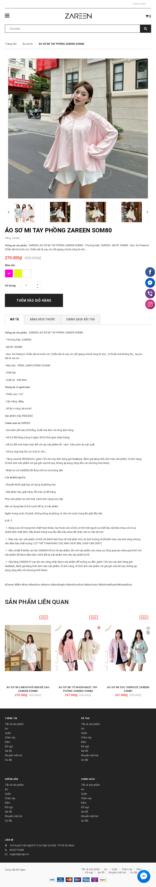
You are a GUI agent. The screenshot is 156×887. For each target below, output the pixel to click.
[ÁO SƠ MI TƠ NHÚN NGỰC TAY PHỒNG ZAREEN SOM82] (78, 647)
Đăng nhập (139, 4)
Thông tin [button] (11, 718)
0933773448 (17, 850)
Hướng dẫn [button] (11, 779)
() (149, 16)
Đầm (7, 742)
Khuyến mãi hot (13, 755)
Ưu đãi (8, 760)
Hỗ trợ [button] (85, 718)
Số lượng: (10, 285)
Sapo (22, 869)
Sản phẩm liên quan (37, 601)
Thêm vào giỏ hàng (33, 300)
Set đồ (8, 751)
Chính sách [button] (88, 779)
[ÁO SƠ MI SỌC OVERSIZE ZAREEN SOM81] (128, 647)
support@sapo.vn (19, 854)
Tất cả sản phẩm (14, 724)
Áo (6, 728)
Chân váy (10, 737)
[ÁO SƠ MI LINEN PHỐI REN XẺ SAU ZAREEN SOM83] (28, 647)
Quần (8, 733)
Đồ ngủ (9, 746)
